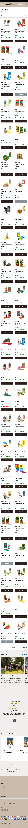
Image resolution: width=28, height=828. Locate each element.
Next (24, 647)
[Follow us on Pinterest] (7, 810)
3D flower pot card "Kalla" (5, 529)
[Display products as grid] (23, 15)
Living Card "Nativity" (7, 752)
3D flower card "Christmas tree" (5, 165)
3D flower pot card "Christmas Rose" (19, 272)
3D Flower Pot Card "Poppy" (19, 165)
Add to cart (7, 41)
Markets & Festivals (7, 676)
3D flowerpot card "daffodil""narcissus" (5, 85)
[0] (25, 4)
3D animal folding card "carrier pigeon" (20, 324)
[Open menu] (2, 4)
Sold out (21, 94)
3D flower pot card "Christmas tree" (19, 32)
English (3, 803)
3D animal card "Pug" (20, 57)
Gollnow (3, 29)
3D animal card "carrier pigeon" (20, 138)
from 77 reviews (13, 705)
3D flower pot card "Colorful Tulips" (5, 32)
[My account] (22, 4)
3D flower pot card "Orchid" (19, 400)
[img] (14, 703)
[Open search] (20, 4)
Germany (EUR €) (12, 803)
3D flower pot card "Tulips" (19, 112)
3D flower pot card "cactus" (19, 529)
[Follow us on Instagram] (5, 810)
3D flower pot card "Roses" (5, 58)
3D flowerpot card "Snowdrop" (5, 112)
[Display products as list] (26, 15)
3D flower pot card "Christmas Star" (19, 581)
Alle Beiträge (24, 654)
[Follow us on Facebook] (2, 810)
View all (25, 734)
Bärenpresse (5, 750)
